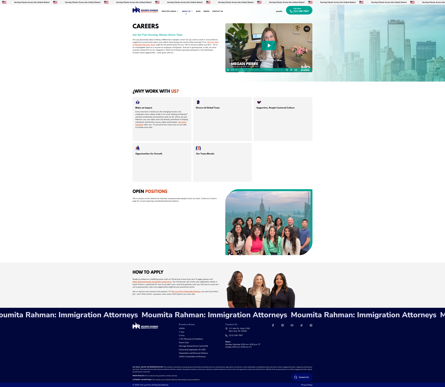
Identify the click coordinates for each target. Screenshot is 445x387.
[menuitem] (170, 11)
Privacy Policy (306, 385)
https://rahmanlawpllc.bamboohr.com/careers (152, 282)
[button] (162, 119)
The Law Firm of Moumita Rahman (154, 385)
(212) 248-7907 (236, 335)
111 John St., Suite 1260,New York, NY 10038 (239, 329)
